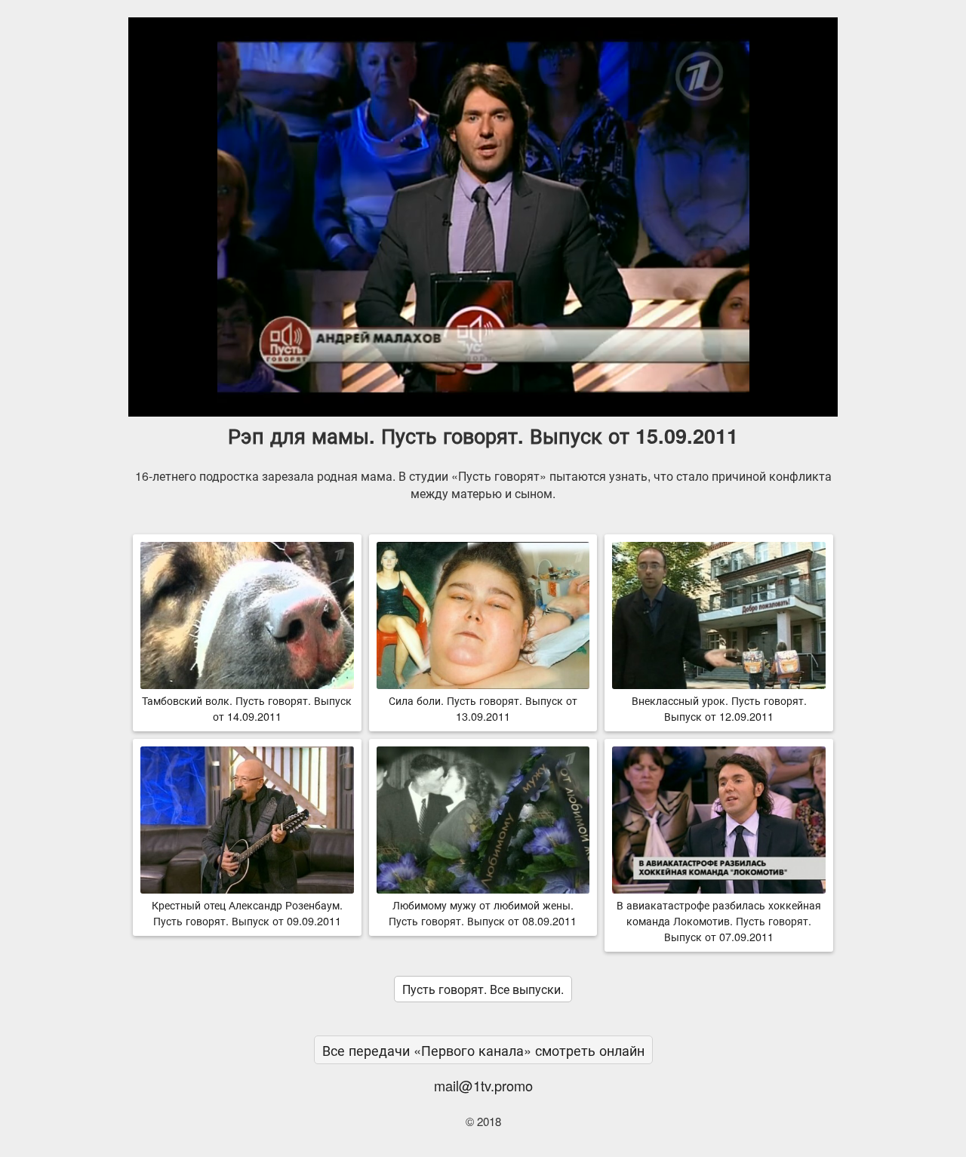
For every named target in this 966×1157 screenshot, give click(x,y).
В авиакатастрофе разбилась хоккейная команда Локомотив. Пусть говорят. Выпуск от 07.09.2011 (719, 920)
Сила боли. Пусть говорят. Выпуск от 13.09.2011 (483, 708)
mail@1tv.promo (483, 1085)
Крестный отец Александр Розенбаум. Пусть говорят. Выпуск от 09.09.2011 (247, 912)
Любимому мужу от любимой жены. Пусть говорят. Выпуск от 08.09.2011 (483, 912)
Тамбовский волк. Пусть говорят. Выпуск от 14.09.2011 (247, 708)
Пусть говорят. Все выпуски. (483, 989)
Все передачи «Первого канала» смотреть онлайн (483, 1050)
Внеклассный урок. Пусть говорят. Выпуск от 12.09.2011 (719, 708)
